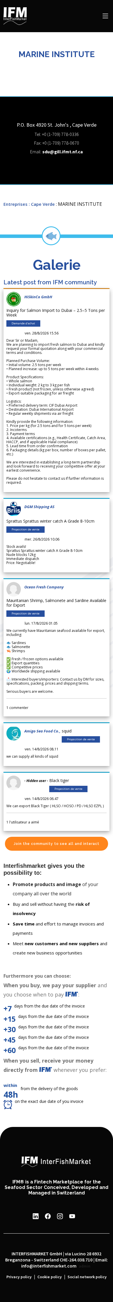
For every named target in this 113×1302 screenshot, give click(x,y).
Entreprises (15, 204)
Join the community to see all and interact (56, 844)
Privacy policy (19, 1277)
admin (84, 1266)
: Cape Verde (42, 204)
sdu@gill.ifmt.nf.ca (62, 152)
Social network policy (87, 1277)
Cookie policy (49, 1277)
